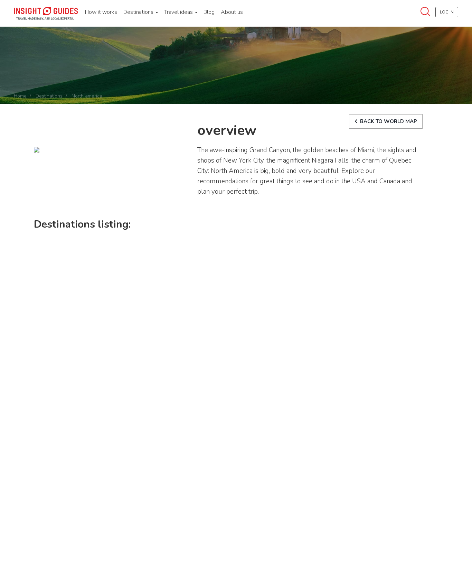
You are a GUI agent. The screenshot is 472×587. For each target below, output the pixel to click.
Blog (209, 12)
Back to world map (388, 121)
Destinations (139, 12)
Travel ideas (179, 12)
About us (232, 12)
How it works (101, 12)
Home (20, 96)
